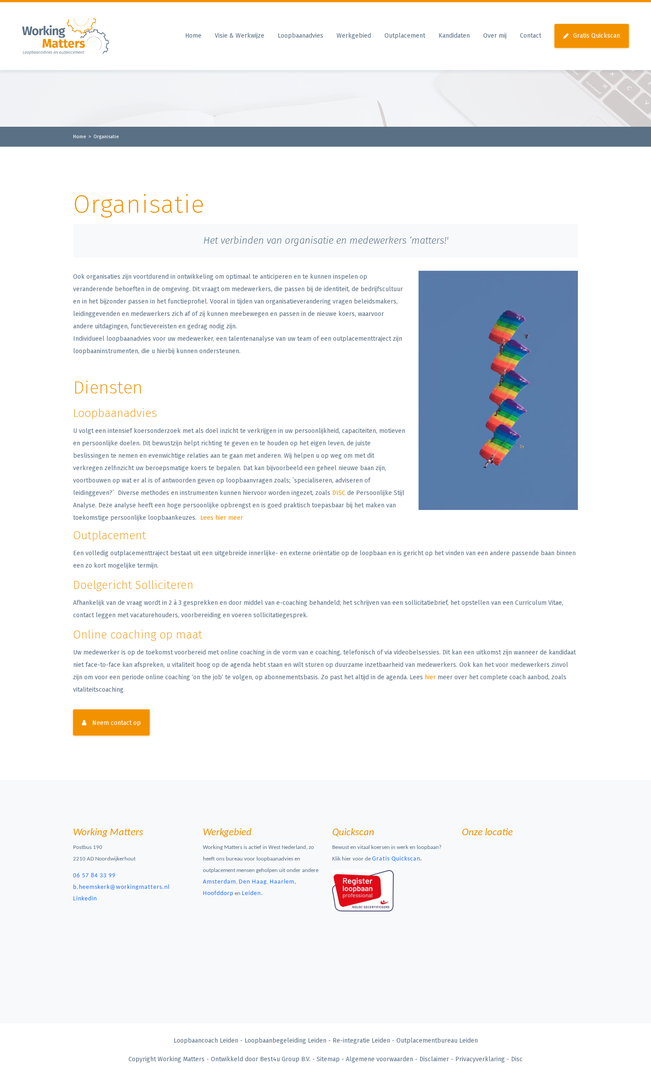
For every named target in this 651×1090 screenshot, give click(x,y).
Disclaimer (434, 1059)
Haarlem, (283, 882)
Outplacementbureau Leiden (437, 1040)
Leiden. (252, 893)
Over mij (495, 35)
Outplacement (404, 35)
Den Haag (253, 882)
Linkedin (85, 898)
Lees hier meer (221, 518)
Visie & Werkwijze (239, 35)
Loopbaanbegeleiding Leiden (285, 1040)
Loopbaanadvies (300, 35)
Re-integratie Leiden (361, 1040)
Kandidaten (454, 35)
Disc (517, 1059)
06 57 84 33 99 (94, 875)
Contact (530, 35)
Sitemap (328, 1059)
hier (430, 677)
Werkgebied (354, 35)
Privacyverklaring (480, 1059)
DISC (338, 493)
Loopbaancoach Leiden (206, 1040)
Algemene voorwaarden (379, 1059)
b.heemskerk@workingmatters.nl (121, 887)
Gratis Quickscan (596, 35)
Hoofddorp (218, 893)
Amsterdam (219, 882)
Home (193, 35)
